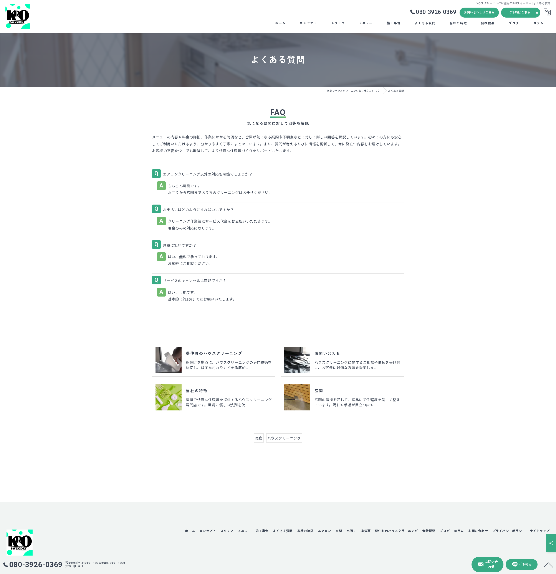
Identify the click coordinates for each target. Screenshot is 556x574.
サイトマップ (539, 531)
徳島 (258, 438)
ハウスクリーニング (284, 438)
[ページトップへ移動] (548, 564)
